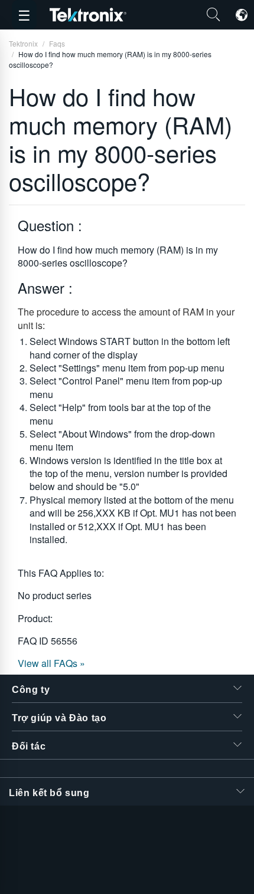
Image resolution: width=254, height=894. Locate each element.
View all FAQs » (51, 663)
